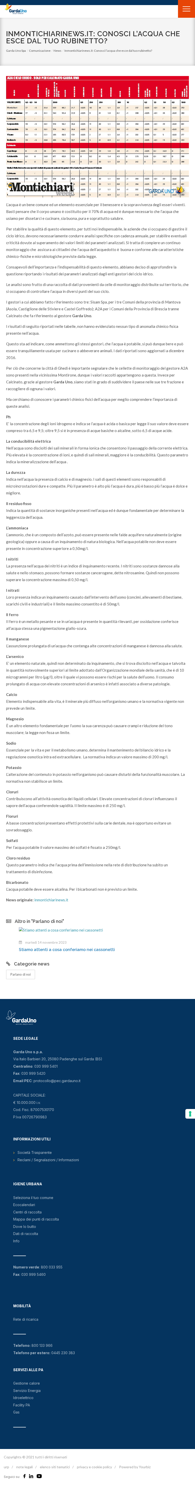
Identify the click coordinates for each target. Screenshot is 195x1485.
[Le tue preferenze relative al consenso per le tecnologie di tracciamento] (190, 1114)
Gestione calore (26, 1383)
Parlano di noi (20, 974)
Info (16, 1241)
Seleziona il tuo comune (33, 1197)
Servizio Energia (27, 1390)
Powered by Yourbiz (135, 1467)
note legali (24, 1467)
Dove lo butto (24, 1226)
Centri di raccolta (27, 1212)
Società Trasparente (35, 1152)
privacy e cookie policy (94, 1467)
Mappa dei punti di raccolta (36, 1219)
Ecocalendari (24, 1205)
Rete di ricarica (25, 1319)
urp (6, 1467)
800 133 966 (42, 1345)
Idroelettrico (23, 1397)
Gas (16, 1412)
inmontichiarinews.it (51, 900)
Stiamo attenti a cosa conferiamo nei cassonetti (54, 949)
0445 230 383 (63, 1353)
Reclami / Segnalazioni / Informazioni (48, 1160)
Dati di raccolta (25, 1233)
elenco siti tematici (55, 1467)
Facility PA (21, 1405)
